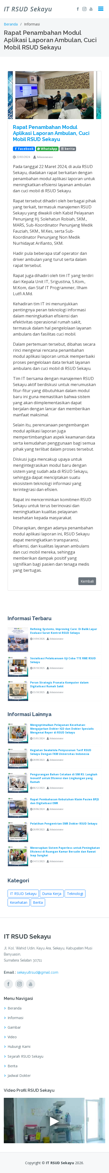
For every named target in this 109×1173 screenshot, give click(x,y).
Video (12, 1037)
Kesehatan (18, 902)
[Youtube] (90, 9)
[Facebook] (77, 9)
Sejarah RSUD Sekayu (25, 1056)
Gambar (14, 1027)
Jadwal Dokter (19, 1075)
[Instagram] (83, 9)
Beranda (11, 24)
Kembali (87, 581)
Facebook (25, 149)
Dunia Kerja (51, 893)
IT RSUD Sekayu (23, 893)
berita (69, 149)
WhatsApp (48, 149)
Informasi (15, 1018)
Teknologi (75, 893)
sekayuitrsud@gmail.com (37, 972)
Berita (38, 902)
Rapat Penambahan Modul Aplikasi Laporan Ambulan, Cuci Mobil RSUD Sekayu (51, 133)
